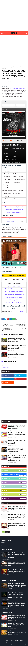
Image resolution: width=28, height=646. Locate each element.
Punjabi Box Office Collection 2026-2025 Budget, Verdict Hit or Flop (16, 434)
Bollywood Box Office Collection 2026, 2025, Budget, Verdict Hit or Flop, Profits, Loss (16, 427)
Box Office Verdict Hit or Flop (13, 475)
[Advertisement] (14, 16)
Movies (6, 315)
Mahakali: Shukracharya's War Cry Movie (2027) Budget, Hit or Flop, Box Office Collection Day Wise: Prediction (17, 517)
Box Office (13, 470)
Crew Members (21, 105)
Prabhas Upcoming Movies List (14, 212)
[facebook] (7, 375)
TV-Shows (13, 490)
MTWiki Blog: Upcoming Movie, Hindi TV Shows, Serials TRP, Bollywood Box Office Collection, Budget (14, 643)
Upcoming (13, 494)
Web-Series (13, 498)
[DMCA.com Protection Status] (6, 532)
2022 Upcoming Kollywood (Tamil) (17, 88)
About (11, 640)
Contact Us (16, 640)
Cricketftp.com (17, 544)
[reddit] (7, 382)
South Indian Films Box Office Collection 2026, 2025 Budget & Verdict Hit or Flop (16, 450)
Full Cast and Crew (8, 141)
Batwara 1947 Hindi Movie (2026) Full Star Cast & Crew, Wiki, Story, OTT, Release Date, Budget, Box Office (17, 347)
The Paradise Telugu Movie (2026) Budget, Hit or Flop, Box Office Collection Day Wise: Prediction (17, 355)
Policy (21, 640)
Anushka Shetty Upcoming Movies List (14, 209)
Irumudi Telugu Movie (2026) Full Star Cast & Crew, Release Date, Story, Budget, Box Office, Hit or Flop (17, 340)
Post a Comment (5, 367)
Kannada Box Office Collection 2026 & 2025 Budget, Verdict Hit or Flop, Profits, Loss (17, 571)
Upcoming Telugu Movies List (14, 286)
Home (2, 66)
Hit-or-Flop (13, 478)
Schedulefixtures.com (6, 545)
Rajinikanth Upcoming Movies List (14, 297)
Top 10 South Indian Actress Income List (14, 288)
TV (13, 486)
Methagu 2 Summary (8, 105)
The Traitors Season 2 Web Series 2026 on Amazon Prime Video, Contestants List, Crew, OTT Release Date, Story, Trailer (17, 595)
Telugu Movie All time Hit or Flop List (14, 302)
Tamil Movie (7, 66)
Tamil (9, 315)
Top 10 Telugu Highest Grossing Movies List (14, 294)
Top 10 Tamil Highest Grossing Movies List (14, 291)
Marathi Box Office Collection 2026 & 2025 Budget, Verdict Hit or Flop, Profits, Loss (17, 442)
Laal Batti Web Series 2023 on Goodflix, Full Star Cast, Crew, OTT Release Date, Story (17, 632)
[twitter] (20, 375)
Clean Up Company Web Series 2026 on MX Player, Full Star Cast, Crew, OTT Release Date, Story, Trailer (17, 586)
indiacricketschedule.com (7, 544)
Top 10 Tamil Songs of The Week (14, 300)
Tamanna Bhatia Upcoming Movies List (14, 206)
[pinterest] (20, 379)
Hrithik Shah (5, 81)
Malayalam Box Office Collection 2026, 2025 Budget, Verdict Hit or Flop (16, 525)
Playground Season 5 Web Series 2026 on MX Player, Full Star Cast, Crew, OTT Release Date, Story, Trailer (17, 604)
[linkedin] (7, 379)
